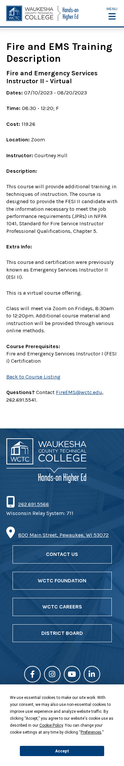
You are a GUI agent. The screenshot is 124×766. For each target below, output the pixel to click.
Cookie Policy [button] (51, 725)
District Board (62, 633)
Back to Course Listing (33, 377)
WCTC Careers (62, 606)
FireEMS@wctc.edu (79, 392)
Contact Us (62, 554)
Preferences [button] (91, 732)
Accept (62, 751)
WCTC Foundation (62, 580)
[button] (112, 13)
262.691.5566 (33, 504)
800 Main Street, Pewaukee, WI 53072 (63, 535)
